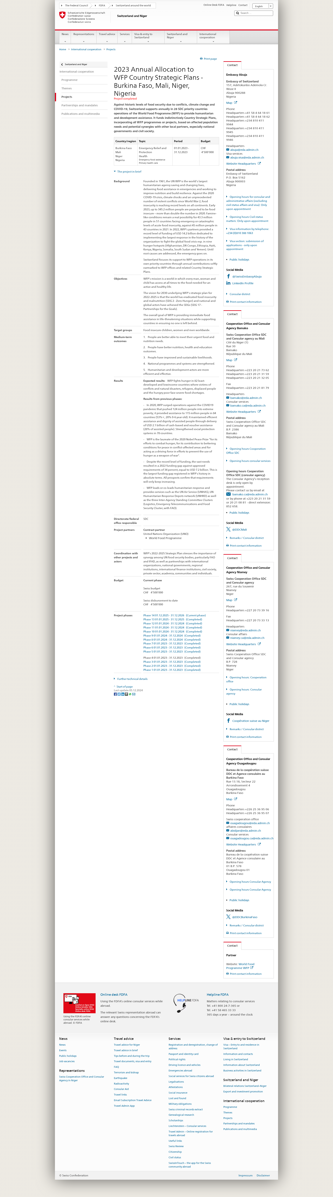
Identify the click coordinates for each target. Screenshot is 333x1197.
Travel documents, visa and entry (132, 1061)
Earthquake (120, 1078)
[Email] (133, 693)
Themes (227, 1112)
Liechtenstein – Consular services (187, 1126)
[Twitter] (119, 693)
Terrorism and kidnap (126, 1072)
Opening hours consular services (250, 460)
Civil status (175, 1157)
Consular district (239, 294)
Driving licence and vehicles (184, 1065)
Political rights (177, 1059)
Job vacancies (67, 1061)
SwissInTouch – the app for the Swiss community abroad (190, 1165)
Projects (227, 1118)
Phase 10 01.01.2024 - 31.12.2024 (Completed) (172, 631)
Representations (83, 34)
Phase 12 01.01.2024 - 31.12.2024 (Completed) (172, 623)
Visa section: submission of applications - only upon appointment (245, 245)
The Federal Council (76, 5)
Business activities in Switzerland (242, 1070)
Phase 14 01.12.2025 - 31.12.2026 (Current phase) (174, 615)
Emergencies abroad (180, 1070)
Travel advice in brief (126, 1050)
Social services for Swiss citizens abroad (191, 1076)
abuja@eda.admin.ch (244, 150)
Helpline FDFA (218, 995)
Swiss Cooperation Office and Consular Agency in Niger (81, 1078)
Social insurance (178, 1092)
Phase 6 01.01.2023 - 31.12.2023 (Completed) (172, 647)
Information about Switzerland (241, 1065)
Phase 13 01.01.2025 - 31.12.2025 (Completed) (172, 619)
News (65, 34)
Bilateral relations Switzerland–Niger (245, 1086)
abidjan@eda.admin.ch (245, 830)
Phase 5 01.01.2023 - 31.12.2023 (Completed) (172, 651)
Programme (230, 1107)
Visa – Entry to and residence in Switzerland (241, 1046)
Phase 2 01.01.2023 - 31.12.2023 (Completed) (172, 665)
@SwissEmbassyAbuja (247, 276)
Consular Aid (121, 1089)
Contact (231, 65)
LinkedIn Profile (243, 283)
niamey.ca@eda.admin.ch (247, 638)
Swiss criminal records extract (186, 1109)
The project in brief (129, 171)
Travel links (120, 1094)
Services (125, 34)
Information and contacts (238, 1054)
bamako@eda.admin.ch (246, 398)
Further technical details (132, 678)
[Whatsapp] (130, 693)
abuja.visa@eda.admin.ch (247, 157)
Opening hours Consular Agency (250, 881)
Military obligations (180, 1103)
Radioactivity (121, 1083)
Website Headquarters (241, 163)
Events (62, 1050)
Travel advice (107, 34)
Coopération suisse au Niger (250, 721)
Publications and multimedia (240, 1129)
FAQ (116, 1066)
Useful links (175, 1140)
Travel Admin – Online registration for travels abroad (191, 1133)
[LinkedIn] (123, 693)
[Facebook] (116, 693)
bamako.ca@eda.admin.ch (248, 405)
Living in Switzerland (235, 1059)
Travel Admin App (124, 1105)
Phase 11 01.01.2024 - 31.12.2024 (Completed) (172, 627)
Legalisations (176, 1081)
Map (229, 103)
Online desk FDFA (113, 995)
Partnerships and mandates (239, 1123)
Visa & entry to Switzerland (143, 36)
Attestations (176, 1087)
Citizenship (175, 1151)
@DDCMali (239, 529)
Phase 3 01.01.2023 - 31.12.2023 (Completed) (172, 661)
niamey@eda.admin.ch (245, 630)
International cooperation (207, 36)
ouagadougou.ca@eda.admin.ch (251, 838)
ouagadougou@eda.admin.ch (250, 823)
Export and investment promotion (243, 1091)
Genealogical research (181, 1115)
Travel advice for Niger (127, 1044)
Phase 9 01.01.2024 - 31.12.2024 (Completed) (172, 635)
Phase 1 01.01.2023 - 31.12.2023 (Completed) (172, 670)
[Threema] (127, 693)
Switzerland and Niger (177, 36)
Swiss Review (176, 1146)
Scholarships (176, 1120)
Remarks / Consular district (246, 537)
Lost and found (177, 1098)
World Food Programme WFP (240, 966)
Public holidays (239, 259)
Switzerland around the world (133, 5)
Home (62, 49)
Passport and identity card (183, 1054)
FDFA (102, 5)
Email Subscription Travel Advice (132, 1100)
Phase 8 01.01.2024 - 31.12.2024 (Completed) (172, 639)
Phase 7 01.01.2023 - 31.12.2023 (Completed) (172, 643)
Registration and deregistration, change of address (193, 1046)
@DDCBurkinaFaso (244, 917)
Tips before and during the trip (132, 1055)
